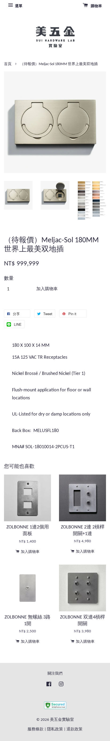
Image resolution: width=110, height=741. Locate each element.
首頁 (7, 64)
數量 (9, 278)
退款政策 (74, 729)
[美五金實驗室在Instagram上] (61, 685)
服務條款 (36, 729)
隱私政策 (55, 729)
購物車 (96, 6)
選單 (18, 6)
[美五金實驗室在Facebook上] (49, 685)
